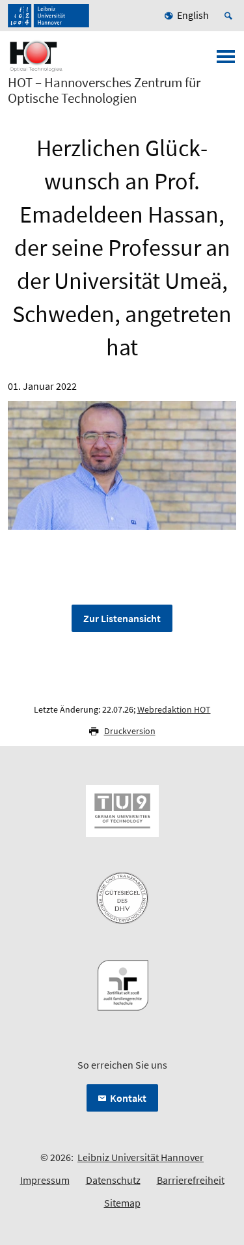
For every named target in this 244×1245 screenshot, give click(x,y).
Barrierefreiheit (190, 1179)
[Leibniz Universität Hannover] (48, 15)
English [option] (193, 14)
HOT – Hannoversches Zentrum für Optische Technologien (104, 90)
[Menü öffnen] (225, 60)
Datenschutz (113, 1179)
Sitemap (122, 1202)
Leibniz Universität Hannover (140, 1157)
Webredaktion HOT (174, 709)
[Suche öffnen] (230, 15)
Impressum (45, 1179)
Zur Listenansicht (122, 618)
